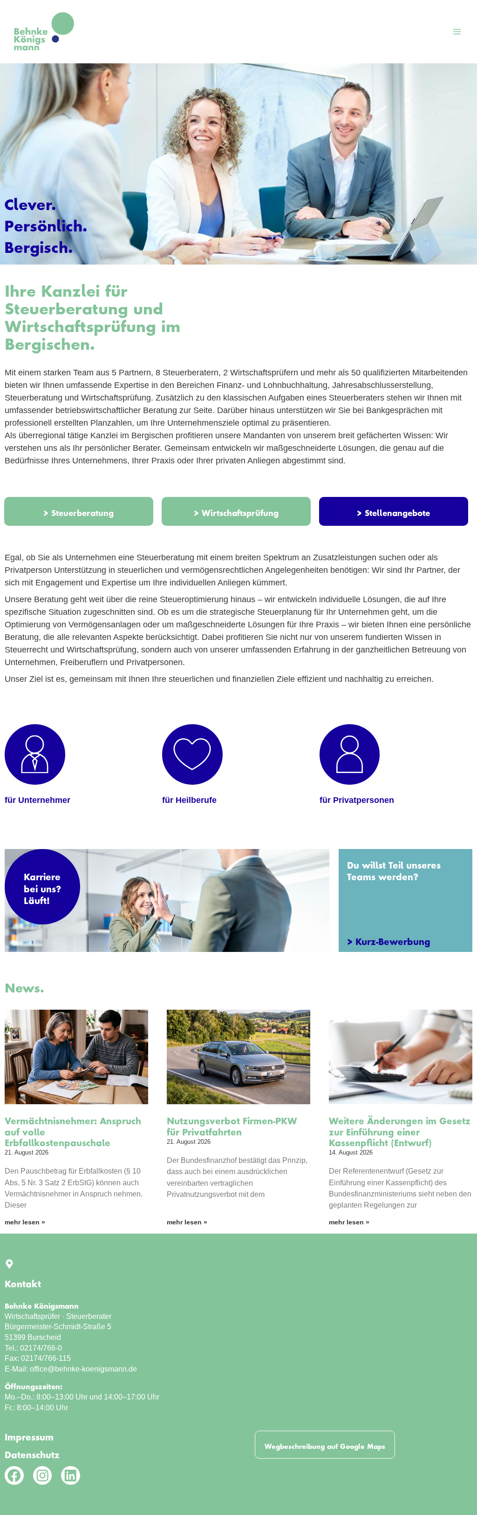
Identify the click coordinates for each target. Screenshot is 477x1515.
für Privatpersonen (357, 800)
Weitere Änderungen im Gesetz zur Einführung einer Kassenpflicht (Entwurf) (399, 1129)
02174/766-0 (41, 1348)
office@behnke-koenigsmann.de (83, 1369)
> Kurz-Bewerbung (388, 939)
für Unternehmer (37, 800)
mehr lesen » (25, 1222)
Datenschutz (32, 1452)
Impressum (29, 1435)
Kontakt (23, 1281)
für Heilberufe (189, 800)
